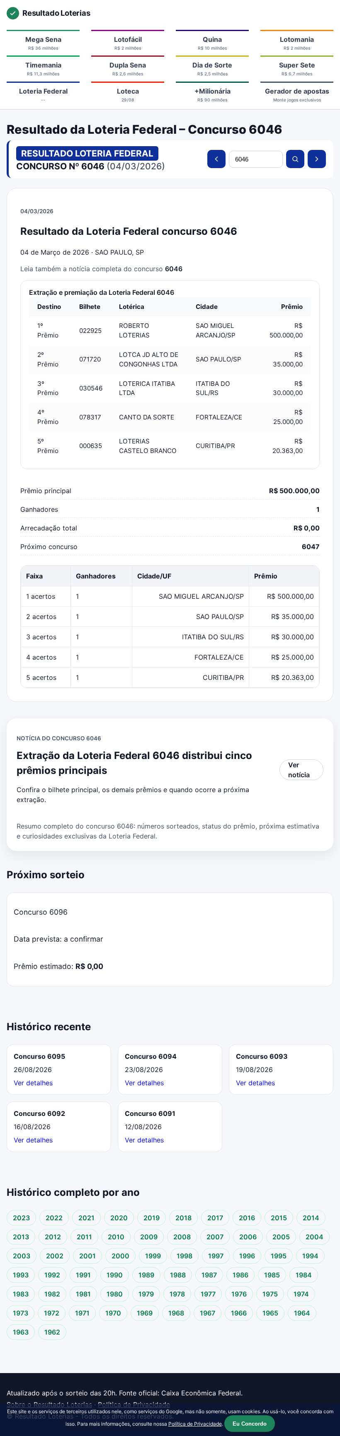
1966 (239, 1313)
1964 (302, 1313)
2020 (119, 1218)
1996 (247, 1256)
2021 (86, 1218)
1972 (51, 1313)
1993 (21, 1275)
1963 (21, 1332)
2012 (53, 1237)
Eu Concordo (250, 1424)
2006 (248, 1237)
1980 (115, 1294)
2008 (182, 1237)
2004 (314, 1237)
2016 (247, 1218)
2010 (116, 1237)
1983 (21, 1294)
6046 (173, 269)
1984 (304, 1275)
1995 (279, 1256)
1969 (145, 1313)
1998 (184, 1256)
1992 (52, 1275)
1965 (270, 1313)
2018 (183, 1218)
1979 (146, 1294)
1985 (272, 1275)
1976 (239, 1294)
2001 (87, 1256)
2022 (54, 1218)
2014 (311, 1218)
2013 (21, 1237)
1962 (52, 1332)
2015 (279, 1218)
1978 (177, 1294)
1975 (270, 1294)
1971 (82, 1313)
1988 (178, 1275)
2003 (21, 1256)
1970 (113, 1313)
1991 (83, 1275)
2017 (215, 1218)
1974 (301, 1294)
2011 (84, 1237)
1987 (209, 1275)
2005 (281, 1237)
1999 (153, 1256)
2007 (214, 1237)
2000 (120, 1256)
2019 (151, 1218)
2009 (149, 1237)
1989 (146, 1275)
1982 (52, 1294)
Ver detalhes (33, 1083)
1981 (83, 1294)
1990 (115, 1275)
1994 (310, 1256)
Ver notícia (299, 770)
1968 (176, 1313)
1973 (20, 1313)
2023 (21, 1218)
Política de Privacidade (195, 1424)
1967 (207, 1313)
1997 (215, 1256)
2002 (54, 1256)
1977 (208, 1294)
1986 (240, 1275)
